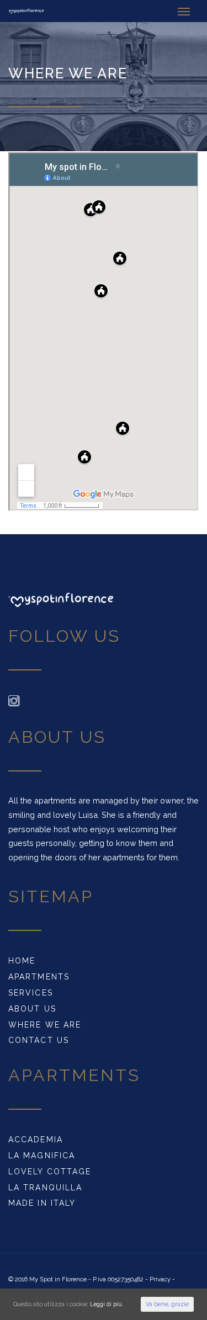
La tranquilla (45, 1187)
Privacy (160, 1279)
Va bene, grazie (167, 1304)
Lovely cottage (49, 1171)
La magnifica (41, 1155)
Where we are (44, 1024)
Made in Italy (42, 1203)
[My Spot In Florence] (26, 11)
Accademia (35, 1139)
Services (30, 992)
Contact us (38, 1040)
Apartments (39, 976)
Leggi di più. (107, 1304)
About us (32, 1008)
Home (21, 960)
